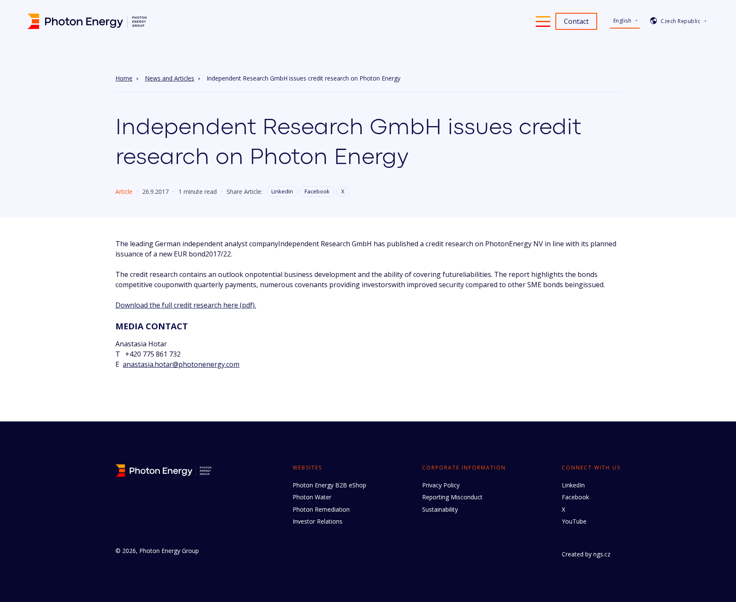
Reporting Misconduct (452, 497)
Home (123, 78)
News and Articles (169, 78)
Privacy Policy (441, 485)
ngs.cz (601, 554)
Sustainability (440, 509)
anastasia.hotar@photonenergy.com (181, 364)
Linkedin (282, 191)
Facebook (317, 191)
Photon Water (312, 497)
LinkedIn (573, 485)
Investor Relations (317, 521)
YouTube (574, 521)
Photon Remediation (321, 509)
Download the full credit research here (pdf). (185, 305)
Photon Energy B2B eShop (329, 485)
